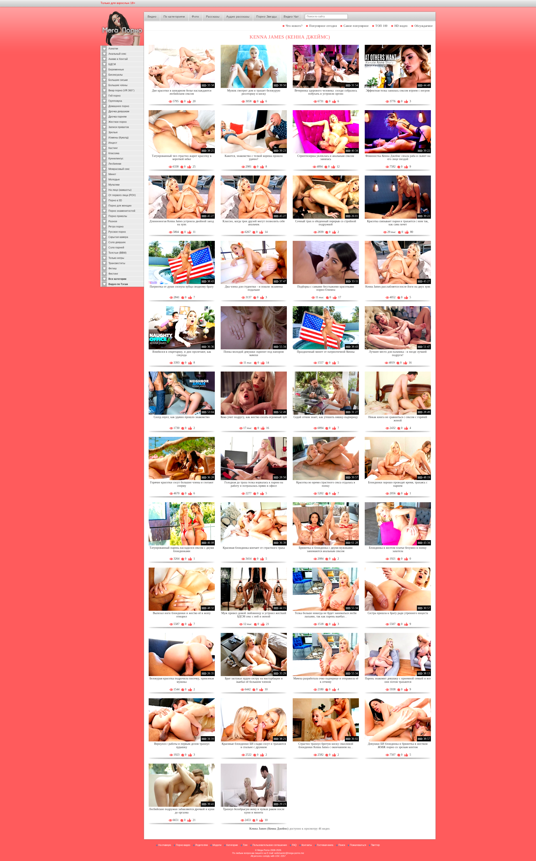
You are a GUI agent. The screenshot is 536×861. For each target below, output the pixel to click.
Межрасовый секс (119, 169)
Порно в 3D (115, 200)
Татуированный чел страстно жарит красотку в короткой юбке (181, 157)
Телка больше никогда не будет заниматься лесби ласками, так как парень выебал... (326, 615)
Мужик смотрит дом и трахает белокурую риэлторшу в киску (253, 92)
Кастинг (113, 148)
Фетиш (112, 268)
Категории (232, 845)
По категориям (174, 16)
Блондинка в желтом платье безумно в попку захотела (397, 549)
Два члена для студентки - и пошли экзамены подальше (254, 288)
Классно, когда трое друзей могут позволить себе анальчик (254, 223)
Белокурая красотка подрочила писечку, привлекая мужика (181, 680)
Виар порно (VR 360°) (121, 90)
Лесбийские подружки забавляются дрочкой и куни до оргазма (181, 811)
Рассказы (212, 16)
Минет (112, 174)
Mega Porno (263, 850)
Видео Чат (291, 16)
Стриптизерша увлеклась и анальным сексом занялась (325, 157)
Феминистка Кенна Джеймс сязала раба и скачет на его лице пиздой (397, 157)
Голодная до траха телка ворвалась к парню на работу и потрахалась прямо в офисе (253, 484)
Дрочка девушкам (118, 111)
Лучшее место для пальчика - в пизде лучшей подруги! (398, 353)
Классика (113, 153)
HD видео (401, 25)
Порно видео (183, 845)
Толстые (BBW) (117, 252)
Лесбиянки (114, 163)
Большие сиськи (118, 80)
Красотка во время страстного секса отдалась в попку (325, 484)
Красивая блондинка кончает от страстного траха (254, 547)
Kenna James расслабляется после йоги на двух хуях (397, 286)
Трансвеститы (116, 263)
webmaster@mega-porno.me (289, 853)
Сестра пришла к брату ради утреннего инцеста (398, 613)
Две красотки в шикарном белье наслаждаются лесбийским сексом (181, 92)
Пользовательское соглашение (270, 845)
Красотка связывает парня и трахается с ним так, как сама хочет (398, 223)
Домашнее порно (118, 106)
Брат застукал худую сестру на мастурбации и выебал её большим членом (254, 680)
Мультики (114, 184)
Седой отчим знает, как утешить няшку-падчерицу (326, 417)
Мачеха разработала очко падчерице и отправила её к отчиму (325, 680)
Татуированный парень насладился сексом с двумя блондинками (181, 549)
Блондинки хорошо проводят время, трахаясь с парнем (397, 484)
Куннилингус (115, 158)
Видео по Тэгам (118, 284)
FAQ (294, 845)
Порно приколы (117, 216)
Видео (152, 16)
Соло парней (116, 247)
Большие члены (118, 85)
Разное (112, 221)
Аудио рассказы (237, 16)
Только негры (116, 258)
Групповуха (115, 100)
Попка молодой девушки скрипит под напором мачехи (254, 353)
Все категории (117, 279)
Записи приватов (118, 127)
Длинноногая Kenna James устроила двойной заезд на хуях (181, 223)
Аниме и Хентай (118, 59)
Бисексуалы (115, 74)
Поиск (341, 845)
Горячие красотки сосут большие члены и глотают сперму (181, 484)
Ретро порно (116, 226)
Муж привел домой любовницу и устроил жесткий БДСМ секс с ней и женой (253, 615)
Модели (217, 845)
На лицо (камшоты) (119, 189)
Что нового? (294, 25)
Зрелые (113, 132)
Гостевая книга (325, 845)
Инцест (112, 142)
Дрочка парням (117, 116)
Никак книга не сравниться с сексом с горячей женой (397, 419)
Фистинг (113, 273)
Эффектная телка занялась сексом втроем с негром (398, 90)
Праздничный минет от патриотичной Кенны (325, 351)
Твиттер (375, 845)
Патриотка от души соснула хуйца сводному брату (182, 286)
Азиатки (113, 48)
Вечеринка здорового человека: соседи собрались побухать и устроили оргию (326, 92)
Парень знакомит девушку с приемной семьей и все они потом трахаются (398, 680)
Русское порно (117, 231)
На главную (164, 845)
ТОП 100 (381, 25)
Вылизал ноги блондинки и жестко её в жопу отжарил (182, 615)
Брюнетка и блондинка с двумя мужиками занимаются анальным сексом (326, 549)
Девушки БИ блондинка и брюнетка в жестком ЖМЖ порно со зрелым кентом (398, 745)
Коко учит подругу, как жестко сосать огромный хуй (254, 417)
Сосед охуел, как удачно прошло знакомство (182, 417)
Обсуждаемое (424, 25)
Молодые (114, 179)
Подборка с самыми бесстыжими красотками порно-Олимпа (325, 288)
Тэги (245, 845)
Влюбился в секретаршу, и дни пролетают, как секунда (181, 353)
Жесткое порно (117, 121)
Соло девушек (116, 242)
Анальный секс (117, 53)
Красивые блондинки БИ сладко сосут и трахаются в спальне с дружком (254, 745)
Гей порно (114, 95)
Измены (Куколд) (118, 137)
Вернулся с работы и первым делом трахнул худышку (181, 745)
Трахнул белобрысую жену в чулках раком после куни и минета (253, 811)
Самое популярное (356, 25)
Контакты (307, 845)
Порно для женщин (119, 205)
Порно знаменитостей (121, 210)
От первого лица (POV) (122, 195)
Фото (195, 16)
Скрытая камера (118, 237)
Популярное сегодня (323, 25)
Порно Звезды (266, 16)
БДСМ (112, 64)
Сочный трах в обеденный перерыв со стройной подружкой (325, 223)
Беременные (116, 69)
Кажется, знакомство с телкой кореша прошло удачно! (254, 157)
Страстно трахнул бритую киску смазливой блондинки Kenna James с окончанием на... (325, 745)
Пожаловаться (358, 845)
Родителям (201, 845)
